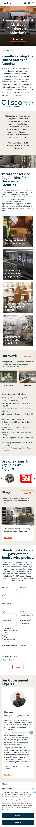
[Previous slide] (1, 472)
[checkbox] (17, 633)
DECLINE (17, 822)
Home (3, 50)
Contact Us (17, 39)
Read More (7, 772)
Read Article (8, 531)
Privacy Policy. (11, 809)
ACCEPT (17, 815)
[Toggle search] (23, 3)
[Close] (33, 791)
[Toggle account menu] (27, 3)
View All (26, 350)
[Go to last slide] (3, 372)
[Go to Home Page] (6, 3)
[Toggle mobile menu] (31, 3)
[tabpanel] (8, 373)
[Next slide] (31, 372)
